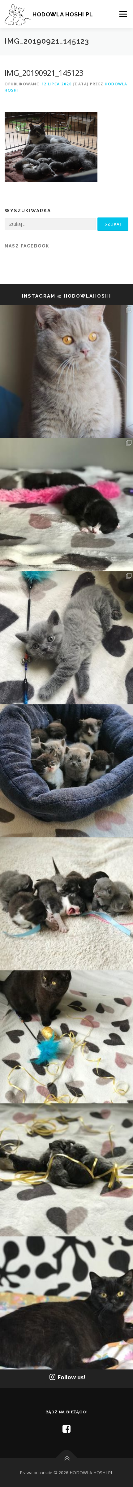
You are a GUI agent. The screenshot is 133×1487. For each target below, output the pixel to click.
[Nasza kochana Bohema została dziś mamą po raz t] (66, 1302)
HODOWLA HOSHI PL (62, 14)
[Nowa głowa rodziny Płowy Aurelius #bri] (66, 371)
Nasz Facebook (27, 245)
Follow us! (71, 1377)
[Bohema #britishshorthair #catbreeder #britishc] (66, 1036)
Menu (123, 14)
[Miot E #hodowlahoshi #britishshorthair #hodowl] (66, 504)
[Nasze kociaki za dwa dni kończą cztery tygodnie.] (66, 770)
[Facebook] (66, 1428)
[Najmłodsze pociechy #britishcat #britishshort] (66, 637)
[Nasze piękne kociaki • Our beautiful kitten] (66, 1169)
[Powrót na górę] (67, 1458)
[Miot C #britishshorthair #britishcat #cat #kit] (66, 903)
